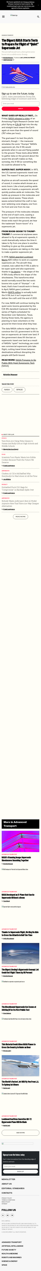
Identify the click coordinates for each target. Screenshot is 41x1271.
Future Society (9, 1250)
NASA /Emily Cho (10, 87)
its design (15, 271)
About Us (7, 1184)
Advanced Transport (7, 35)
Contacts (7, 1193)
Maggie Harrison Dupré (10, 449)
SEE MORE (20, 1133)
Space (4, 1265)
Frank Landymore (9, 465)
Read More (20, 517)
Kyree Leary (7, 1051)
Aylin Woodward (8, 938)
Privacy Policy (28, 2)
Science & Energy (10, 1261)
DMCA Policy (6, 1202)
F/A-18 (18, 124)
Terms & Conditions (8, 1200)
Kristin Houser (8, 58)
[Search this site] (38, 17)
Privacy (4, 484)
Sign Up (20, 108)
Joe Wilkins (7, 479)
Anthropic (6, 471)
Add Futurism (7, 60)
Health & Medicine (10, 1254)
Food (3, 454)
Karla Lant (6, 1088)
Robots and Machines (12, 1257)
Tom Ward (6, 901)
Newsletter (8, 1179)
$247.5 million (14, 292)
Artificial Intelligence (12, 1246)
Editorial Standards (13, 1188)
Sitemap (4, 1204)
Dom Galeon (7, 1013)
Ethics (4, 438)
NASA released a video (19, 118)
